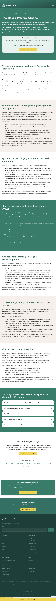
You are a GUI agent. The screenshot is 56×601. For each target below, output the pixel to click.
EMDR (3, 565)
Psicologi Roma (32, 543)
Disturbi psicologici (6, 538)
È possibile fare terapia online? (13, 425)
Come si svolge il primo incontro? (13, 419)
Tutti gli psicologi (33, 538)
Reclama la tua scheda (28, 509)
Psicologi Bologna (33, 552)
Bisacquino (28, 463)
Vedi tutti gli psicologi (28, 453)
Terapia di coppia (6, 568)
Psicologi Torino (32, 546)
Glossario (4, 546)
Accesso (52, 1)
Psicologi (8, 13)
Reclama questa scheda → (28, 49)
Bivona (11, 463)
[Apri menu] (52, 5)
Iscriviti (51, 530)
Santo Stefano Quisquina (39, 463)
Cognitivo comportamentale (8, 560)
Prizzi (6, 463)
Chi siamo (31, 560)
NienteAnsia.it (12, 5)
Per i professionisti (33, 565)
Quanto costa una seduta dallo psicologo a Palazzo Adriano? (21, 403)
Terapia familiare (5, 574)
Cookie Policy (32, 571)
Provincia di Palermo (15, 13)
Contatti (47, 1)
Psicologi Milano (32, 540)
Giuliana (24, 466)
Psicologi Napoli (32, 549)
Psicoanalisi (4, 563)
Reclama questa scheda (28, 599)
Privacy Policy (32, 568)
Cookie (27, 591)
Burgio (49, 463)
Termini (32, 591)
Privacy (23, 591)
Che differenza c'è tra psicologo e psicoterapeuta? (18, 414)
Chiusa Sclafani (19, 463)
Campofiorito (31, 466)
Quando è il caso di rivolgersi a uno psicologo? (17, 408)
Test (3, 549)
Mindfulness (4, 571)
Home (3, 13)
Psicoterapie (5, 540)
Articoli (3, 543)
